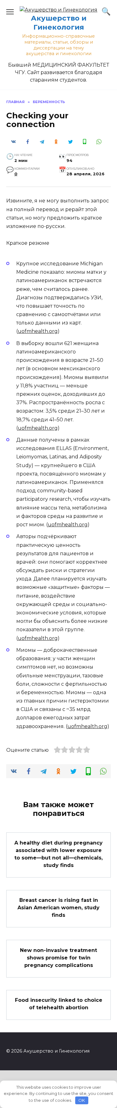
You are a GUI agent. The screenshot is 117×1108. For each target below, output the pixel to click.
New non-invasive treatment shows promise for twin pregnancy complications (58, 957)
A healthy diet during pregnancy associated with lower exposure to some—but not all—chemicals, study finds (58, 854)
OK (81, 1100)
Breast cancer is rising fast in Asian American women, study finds (58, 907)
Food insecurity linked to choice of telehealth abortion (58, 1004)
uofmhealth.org (38, 331)
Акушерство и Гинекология (58, 22)
